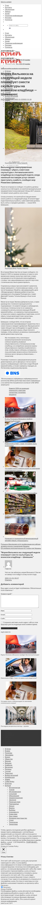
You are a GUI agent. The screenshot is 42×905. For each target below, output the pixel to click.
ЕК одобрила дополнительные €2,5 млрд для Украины (21, 548)
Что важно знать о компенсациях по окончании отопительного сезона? (16, 702)
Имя (2, 611)
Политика (8, 753)
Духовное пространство (18, 818)
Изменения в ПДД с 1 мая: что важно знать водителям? (19, 678)
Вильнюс (8, 763)
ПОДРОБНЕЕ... (32, 842)
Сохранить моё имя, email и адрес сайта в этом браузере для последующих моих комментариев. (19, 623)
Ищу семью (13, 816)
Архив (7, 13)
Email (3, 615)
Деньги (11, 806)
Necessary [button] (4, 885)
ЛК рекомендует (15, 792)
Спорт (11, 820)
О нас (7, 5)
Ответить (8, 580)
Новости (26, 68)
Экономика (9, 755)
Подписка (8, 20)
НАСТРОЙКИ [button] (6, 844)
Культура (8, 783)
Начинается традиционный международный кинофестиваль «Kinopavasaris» (21, 539)
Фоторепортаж (14, 788)
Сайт (3, 618)
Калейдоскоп (10, 98)
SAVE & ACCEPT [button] (7, 903)
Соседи (8, 771)
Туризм (11, 790)
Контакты (8, 7)
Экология (12, 800)
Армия (7, 779)
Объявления (9, 9)
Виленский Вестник (8, 68)
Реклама (8, 18)
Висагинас (9, 767)
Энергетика (13, 824)
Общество (9, 759)
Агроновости (14, 812)
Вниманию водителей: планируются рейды (21, 493)
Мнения (8, 761)
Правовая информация (14, 16)
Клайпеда (8, 765)
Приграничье (14, 804)
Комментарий (6, 594)
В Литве (8, 71)
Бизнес (7, 757)
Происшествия (14, 802)
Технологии (13, 822)
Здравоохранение (16, 798)
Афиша (7, 11)
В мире (7, 751)
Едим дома (13, 814)
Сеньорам (13, 794)
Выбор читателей (11, 96)
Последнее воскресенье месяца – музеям (15, 726)
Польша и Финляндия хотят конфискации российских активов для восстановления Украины (21, 545)
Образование (14, 796)
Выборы (12, 810)
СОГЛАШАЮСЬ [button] (19, 842)
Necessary (7, 887)
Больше (8, 785)
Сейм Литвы (9, 781)
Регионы (8, 769)
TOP (2, 68)
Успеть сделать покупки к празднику (18, 516)
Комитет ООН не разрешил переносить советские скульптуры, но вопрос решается (19, 391)
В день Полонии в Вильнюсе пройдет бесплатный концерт (19, 420)
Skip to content (6, 2)
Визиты (12, 808)
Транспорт (9, 773)
